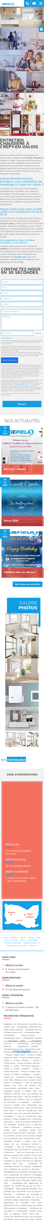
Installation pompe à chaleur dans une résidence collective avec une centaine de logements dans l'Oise (23, 1094)
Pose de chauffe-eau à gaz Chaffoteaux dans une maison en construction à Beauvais (23, 1150)
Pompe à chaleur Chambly (16, 1060)
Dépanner (23, 938)
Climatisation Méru (32, 1032)
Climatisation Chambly (32, 1038)
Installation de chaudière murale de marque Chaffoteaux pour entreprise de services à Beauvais (23, 1166)
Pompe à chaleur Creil (30, 1071)
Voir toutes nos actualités (27, 584)
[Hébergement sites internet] (22, 1055)
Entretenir (31, 938)
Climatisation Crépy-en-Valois (19, 1035)
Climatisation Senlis (16, 1041)
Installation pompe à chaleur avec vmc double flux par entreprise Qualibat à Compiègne (23, 1144)
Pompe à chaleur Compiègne (17, 1074)
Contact (22, 940)
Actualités (15, 940)
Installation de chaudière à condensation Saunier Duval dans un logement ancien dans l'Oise (23, 1211)
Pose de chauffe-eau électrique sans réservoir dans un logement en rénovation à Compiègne (23, 1099)
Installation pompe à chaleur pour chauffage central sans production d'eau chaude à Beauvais (23, 1130)
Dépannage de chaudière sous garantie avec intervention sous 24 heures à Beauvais (23, 1191)
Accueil (5, 938)
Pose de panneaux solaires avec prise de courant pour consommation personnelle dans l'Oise (23, 1085)
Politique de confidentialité (12, 943)
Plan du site (32, 946)
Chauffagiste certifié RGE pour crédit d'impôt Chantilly (23, 1028)
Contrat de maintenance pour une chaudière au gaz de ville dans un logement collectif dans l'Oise (23, 1161)
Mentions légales (32, 940)
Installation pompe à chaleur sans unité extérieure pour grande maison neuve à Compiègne (23, 1080)
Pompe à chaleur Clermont (29, 1063)
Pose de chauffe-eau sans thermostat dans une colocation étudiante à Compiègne (23, 1113)
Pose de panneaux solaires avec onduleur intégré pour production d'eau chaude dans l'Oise (23, 1136)
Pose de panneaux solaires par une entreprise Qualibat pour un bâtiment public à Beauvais (23, 1125)
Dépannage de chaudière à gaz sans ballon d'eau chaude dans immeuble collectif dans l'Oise (23, 1180)
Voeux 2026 (11, 520)
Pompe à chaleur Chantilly (16, 1068)
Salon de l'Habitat (14, 469)
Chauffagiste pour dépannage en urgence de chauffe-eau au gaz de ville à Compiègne (23, 1186)
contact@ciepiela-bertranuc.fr (21, 385)
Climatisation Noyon (12, 1038)
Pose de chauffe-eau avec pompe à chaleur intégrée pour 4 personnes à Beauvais (23, 1119)
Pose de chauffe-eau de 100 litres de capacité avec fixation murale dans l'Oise (23, 1155)
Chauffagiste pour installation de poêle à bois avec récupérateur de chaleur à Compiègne (23, 1173)
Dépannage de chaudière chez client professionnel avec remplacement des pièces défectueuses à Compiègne (23, 1205)
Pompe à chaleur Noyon (30, 1057)
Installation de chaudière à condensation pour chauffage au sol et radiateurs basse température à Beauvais (23, 1197)
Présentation (14, 938)
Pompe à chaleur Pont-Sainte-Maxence (21, 1066)
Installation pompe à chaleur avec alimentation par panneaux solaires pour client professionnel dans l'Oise (23, 1106)
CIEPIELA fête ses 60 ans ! (20, 572)
